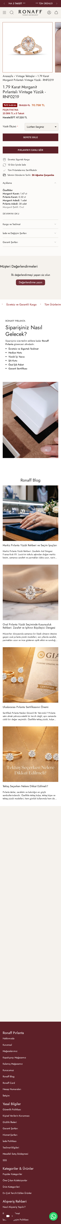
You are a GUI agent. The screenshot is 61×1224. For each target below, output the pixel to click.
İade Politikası (10, 1141)
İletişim (6, 1095)
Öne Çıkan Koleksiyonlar (15, 1180)
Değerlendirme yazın (30, 282)
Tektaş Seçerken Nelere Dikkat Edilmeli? (25, 786)
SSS (5, 1160)
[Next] (56, 3)
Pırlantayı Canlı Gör (30, 150)
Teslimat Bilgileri (11, 1147)
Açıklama (7, 183)
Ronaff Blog (30, 480)
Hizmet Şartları (10, 1135)
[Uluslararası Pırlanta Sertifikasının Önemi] (30, 675)
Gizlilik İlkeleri (10, 1122)
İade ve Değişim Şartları (15, 233)
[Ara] (11, 12)
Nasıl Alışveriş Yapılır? (14, 1207)
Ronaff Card (9, 1083)
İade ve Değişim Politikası (16, 1219)
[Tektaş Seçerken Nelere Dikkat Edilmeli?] (30, 754)
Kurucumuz (8, 1070)
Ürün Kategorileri (11, 1186)
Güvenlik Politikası (12, 1109)
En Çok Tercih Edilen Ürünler (17, 1193)
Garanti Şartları (10, 242)
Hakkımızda (8, 1038)
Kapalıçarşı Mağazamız (14, 1057)
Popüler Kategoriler (12, 1174)
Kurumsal (7, 1045)
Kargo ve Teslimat (11, 224)
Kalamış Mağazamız (13, 1063)
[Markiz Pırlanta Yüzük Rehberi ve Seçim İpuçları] (30, 513)
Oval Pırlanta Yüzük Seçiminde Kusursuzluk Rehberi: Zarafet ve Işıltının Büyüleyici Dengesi (29, 626)
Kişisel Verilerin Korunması (16, 1115)
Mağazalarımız (10, 1051)
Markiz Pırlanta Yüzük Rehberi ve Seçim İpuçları (30, 545)
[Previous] (4, 3)
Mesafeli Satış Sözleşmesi (15, 1153)
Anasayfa (8, 76)
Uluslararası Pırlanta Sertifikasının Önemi (25, 707)
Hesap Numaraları (12, 1089)
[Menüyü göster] (4, 12)
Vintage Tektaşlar (25, 76)
